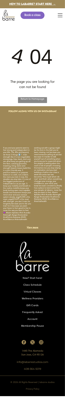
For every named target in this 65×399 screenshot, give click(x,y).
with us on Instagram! (41, 111)
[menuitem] (32, 278)
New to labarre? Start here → (32, 4)
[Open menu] (60, 15)
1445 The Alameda (32, 351)
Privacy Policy (32, 389)
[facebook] (24, 342)
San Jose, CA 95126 (32, 355)
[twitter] (32, 342)
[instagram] (41, 342)
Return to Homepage (32, 99)
